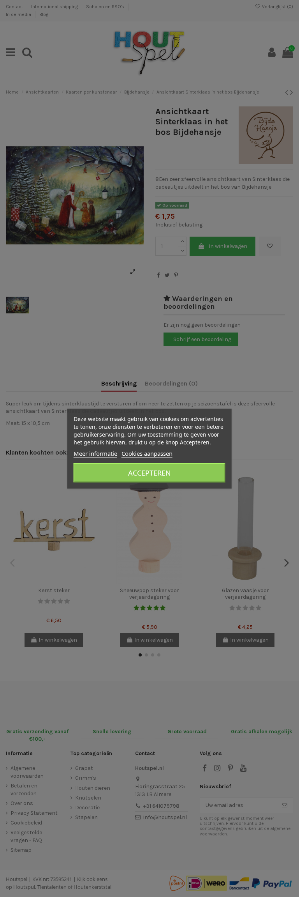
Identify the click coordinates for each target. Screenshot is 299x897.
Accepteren (149, 472)
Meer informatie (95, 453)
